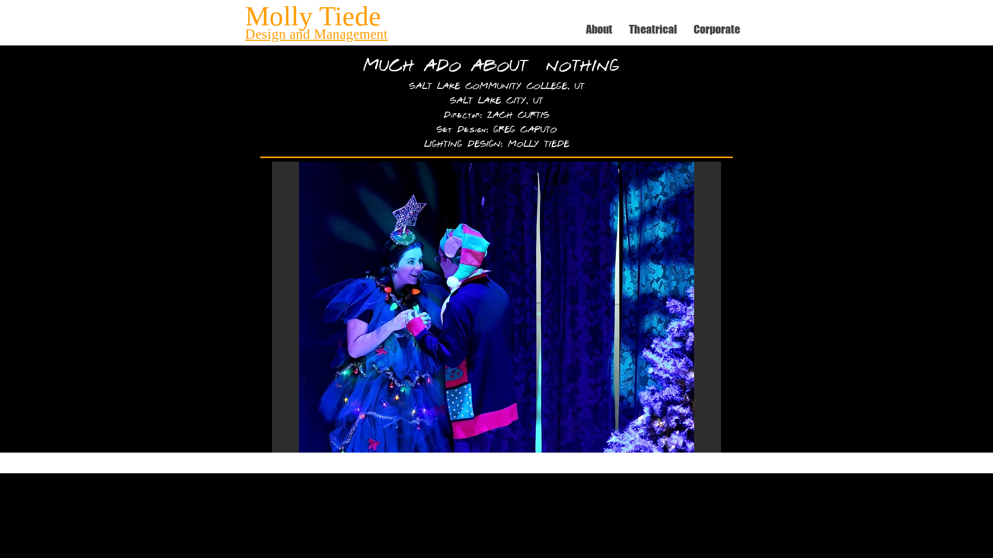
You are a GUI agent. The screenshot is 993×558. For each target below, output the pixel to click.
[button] (496, 307)
